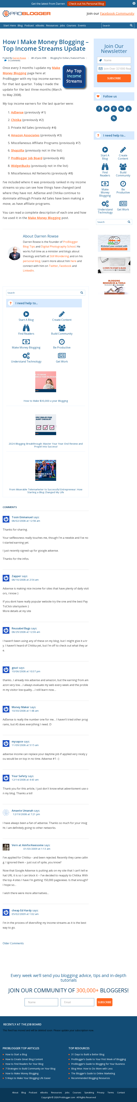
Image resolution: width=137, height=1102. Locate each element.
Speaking (89, 1092)
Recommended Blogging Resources (90, 1078)
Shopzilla (17, 150)
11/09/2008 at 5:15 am (25, 745)
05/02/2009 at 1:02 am (25, 914)
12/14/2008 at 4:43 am (25, 779)
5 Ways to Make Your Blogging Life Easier (28, 1078)
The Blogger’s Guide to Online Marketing (93, 1073)
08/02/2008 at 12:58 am (26, 520)
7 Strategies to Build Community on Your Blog (30, 1068)
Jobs (62, 25)
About (15, 1092)
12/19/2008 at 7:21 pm (26, 814)
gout (15, 668)
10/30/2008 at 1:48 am (25, 710)
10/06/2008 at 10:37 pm (26, 671)
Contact (121, 1092)
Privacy (100, 1092)
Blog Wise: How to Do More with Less (92, 1068)
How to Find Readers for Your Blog (24, 1063)
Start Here (10, 25)
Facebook (65, 266)
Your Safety (19, 776)
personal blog (31, 261)
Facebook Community (117, 13)
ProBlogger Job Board (26, 158)
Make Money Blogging (44, 218)
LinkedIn (28, 270)
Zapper (16, 576)
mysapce (17, 741)
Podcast (29, 25)
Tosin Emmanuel (22, 517)
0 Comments (14, 60)
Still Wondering (59, 256)
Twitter (53, 266)
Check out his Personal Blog (86, 4)
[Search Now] (131, 25)
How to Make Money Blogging (21, 1073)
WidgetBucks (20, 166)
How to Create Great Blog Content (24, 1059)
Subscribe (114, 78)
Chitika (16, 120)
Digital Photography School (58, 246)
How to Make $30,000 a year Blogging (46, 400)
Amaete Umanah (22, 810)
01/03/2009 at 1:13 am (36, 848)
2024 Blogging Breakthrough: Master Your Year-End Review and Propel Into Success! (46, 445)
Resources (52, 25)
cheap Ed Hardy (22, 910)
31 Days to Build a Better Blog (87, 1054)
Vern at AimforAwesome (28, 845)
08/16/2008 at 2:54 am (25, 579)
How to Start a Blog (16, 1054)
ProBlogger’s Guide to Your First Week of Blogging (98, 1059)
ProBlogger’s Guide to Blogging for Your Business (98, 1063)
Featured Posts (78, 58)
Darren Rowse (19, 58)
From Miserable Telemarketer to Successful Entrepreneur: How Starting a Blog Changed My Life (45, 491)
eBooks (40, 25)
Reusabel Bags (21, 628)
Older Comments (13, 943)
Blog (8, 20)
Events (82, 25)
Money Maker (20, 707)
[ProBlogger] (26, 13)
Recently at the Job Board (22, 1024)
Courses (71, 25)
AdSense (17, 112)
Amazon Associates (25, 135)
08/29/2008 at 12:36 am (26, 632)
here (73, 261)
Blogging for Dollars (60, 58)
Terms (111, 1092)
